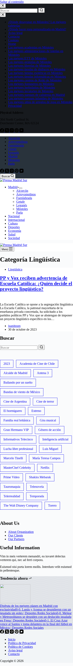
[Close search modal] (3, 6)
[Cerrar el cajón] (3, 15)
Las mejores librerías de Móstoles (29, 65)
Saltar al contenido (12, 1)
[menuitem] (20, 188)
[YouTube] (21, 131)
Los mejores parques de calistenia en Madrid (36, 95)
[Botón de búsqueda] (41, 10)
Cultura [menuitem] (13, 223)
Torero (52, 505)
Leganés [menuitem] (13, 152)
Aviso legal (15, 33)
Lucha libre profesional (18, 449)
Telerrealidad (11, 496)
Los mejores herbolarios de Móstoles (31, 87)
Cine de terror (45, 401)
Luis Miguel (50, 449)
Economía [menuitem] (14, 230)
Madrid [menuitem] (12, 156)
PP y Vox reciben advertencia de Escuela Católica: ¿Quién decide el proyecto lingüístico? (36, 283)
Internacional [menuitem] (16, 220)
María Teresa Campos (46, 458)
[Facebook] (2, 131)
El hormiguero (12, 411)
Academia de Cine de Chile (37, 363)
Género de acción (49, 430)
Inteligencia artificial (55, 439)
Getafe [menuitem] (12, 149)
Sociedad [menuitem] (14, 238)
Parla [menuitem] (11, 163)
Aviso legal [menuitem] (15, 650)
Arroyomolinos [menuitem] (18, 141)
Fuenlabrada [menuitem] (16, 145)
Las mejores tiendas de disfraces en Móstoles (36, 69)
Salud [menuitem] (11, 234)
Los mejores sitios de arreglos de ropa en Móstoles (40, 102)
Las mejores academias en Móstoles (31, 47)
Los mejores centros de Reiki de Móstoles (34, 80)
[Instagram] (12, 131)
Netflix (45, 467)
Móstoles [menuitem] (14, 160)
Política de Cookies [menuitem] (20, 646)
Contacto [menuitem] (14, 654)
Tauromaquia (11, 486)
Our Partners (16, 539)
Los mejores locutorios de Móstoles (30, 91)
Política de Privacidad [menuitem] (22, 643)
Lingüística (15, 269)
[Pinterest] (17, 131)
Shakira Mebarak (40, 477)
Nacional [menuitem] (14, 216)
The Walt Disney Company (21, 505)
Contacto (14, 36)
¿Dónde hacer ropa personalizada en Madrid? (37, 29)
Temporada (37, 496)
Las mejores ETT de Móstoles (27, 58)
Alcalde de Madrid (15, 373)
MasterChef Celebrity (17, 467)
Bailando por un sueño (17, 382)
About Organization (21, 531)
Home (12, 44)
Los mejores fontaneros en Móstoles (31, 84)
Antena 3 (43, 373)
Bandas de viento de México (21, 392)
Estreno (36, 411)
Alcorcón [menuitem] (14, 138)
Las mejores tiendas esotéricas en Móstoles (35, 73)
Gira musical (48, 420)
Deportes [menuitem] (14, 227)
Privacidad (15, 105)
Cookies (13, 40)
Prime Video (11, 477)
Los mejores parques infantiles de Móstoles (35, 98)
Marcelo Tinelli (13, 458)
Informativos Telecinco (18, 439)
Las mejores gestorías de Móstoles (30, 62)
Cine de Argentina (15, 401)
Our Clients (15, 535)
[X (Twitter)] (7, 131)
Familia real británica (16, 420)
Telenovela (37, 486)
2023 (6, 363)
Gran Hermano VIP (16, 430)
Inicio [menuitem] (11, 639)
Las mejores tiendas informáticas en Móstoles (37, 76)
